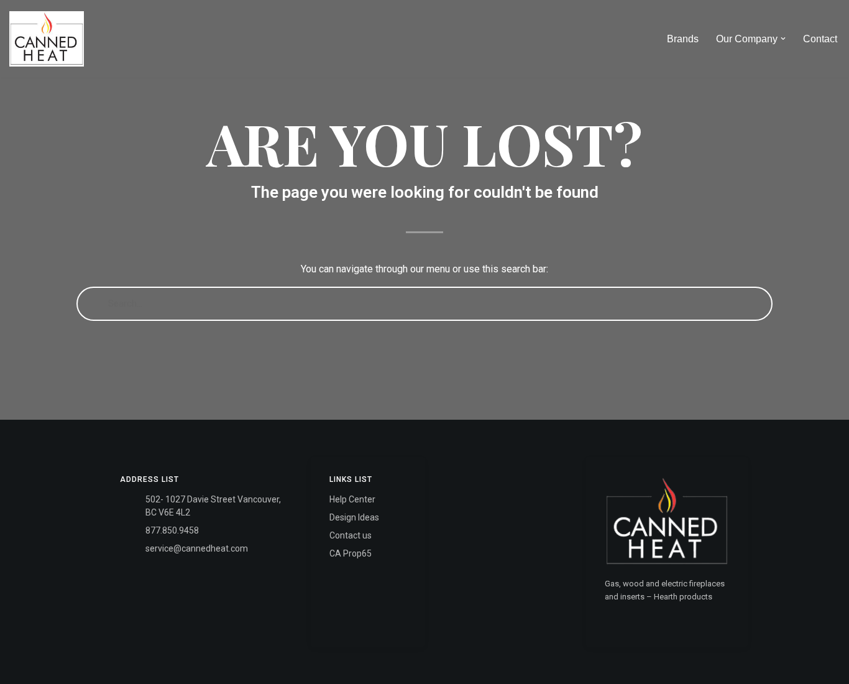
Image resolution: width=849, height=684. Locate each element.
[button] (783, 38)
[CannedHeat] (46, 39)
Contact (820, 39)
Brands (683, 39)
